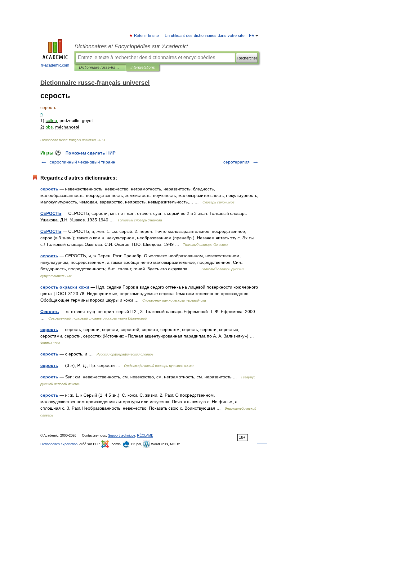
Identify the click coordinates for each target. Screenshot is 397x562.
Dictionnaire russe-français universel (100, 67)
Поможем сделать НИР (90, 152)
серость (49, 188)
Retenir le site (147, 35)
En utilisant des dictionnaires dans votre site (204, 35)
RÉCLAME (145, 435)
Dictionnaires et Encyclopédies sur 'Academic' (131, 46)
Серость (49, 311)
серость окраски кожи (64, 287)
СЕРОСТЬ (50, 213)
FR (251, 35)
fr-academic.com (55, 65)
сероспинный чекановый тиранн (82, 161)
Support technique (121, 435)
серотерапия (236, 161)
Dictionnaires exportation (59, 444)
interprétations (143, 67)
